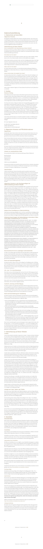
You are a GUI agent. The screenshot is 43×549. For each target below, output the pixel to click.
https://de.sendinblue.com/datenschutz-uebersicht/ (14, 501)
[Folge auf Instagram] (38, 524)
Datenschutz (23, 527)
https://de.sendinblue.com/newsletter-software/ (19, 467)
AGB (27, 527)
